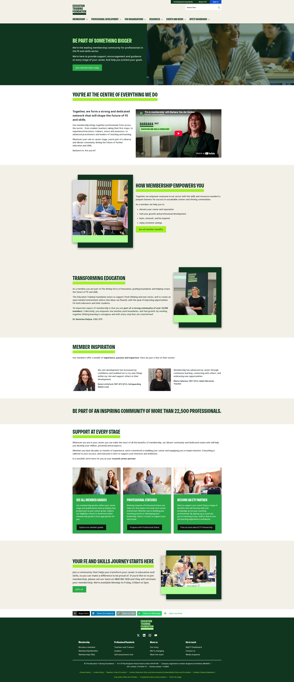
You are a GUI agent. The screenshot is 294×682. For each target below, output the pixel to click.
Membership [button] (79, 19)
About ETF (203, 2)
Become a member (87, 647)
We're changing (157, 651)
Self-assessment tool (123, 654)
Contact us (190, 651)
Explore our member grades (91, 527)
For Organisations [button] (134, 19)
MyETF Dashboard (194, 647)
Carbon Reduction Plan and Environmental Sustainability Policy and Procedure (160, 672)
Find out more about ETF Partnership (196, 527)
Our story (154, 647)
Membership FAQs (87, 654)
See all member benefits (151, 229)
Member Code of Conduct (117, 672)
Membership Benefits (88, 651)
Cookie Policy (98, 672)
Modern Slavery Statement (204, 672)
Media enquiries (193, 654)
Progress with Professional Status (144, 527)
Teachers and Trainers (124, 647)
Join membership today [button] (87, 67)
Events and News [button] (174, 19)
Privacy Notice (85, 672)
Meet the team (157, 654)
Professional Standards (183, 2)
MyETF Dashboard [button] (198, 19)
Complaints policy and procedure (153, 677)
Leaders (117, 651)
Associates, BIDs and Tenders (125, 677)
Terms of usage (175, 677)
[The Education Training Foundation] (79, 10)
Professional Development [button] (105, 19)
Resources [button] (154, 19)
